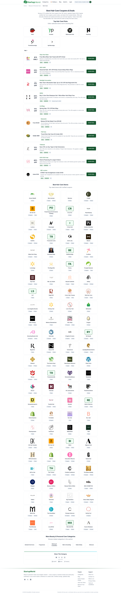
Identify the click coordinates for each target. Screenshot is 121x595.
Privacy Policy (91, 581)
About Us (90, 574)
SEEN (41, 93)
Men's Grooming (67, 544)
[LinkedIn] (30, 579)
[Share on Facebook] (56, 557)
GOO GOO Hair (44, 157)
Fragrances (42, 544)
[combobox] (83, 2)
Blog (60, 2)
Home (25, 5)
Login (70, 2)
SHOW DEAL (91, 58)
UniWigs (42, 106)
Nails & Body (79, 544)
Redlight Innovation (45, 80)
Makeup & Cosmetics (54, 544)
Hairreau (43, 132)
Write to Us (91, 578)
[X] (28, 579)
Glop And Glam (44, 54)
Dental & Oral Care (29, 544)
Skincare (91, 544)
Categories (45, 2)
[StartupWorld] (32, 2)
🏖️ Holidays (53, 2)
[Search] (90, 2)
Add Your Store (82, 582)
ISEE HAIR (43, 67)
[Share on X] (59, 557)
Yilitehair (42, 144)
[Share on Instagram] (65, 557)
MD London (43, 170)
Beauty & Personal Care (35, 5)
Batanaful (43, 119)
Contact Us (91, 576)
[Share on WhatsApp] (62, 557)
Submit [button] (65, 2)
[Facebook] (25, 579)
